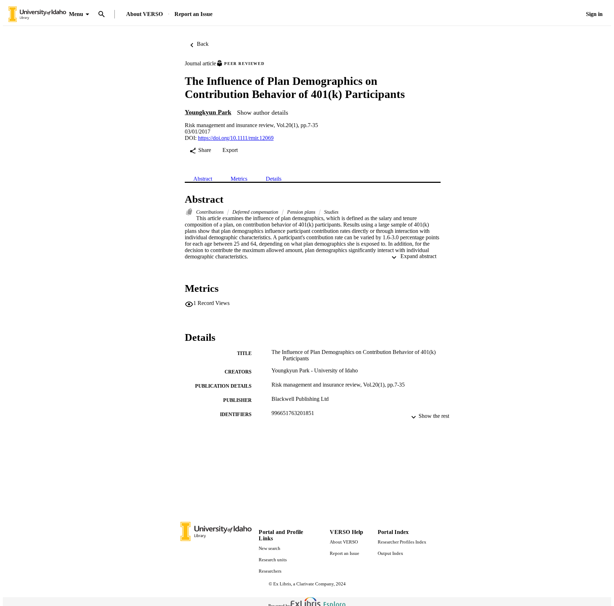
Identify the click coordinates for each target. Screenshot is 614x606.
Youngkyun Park (208, 112)
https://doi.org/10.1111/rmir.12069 (236, 138)
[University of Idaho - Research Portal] (37, 14)
